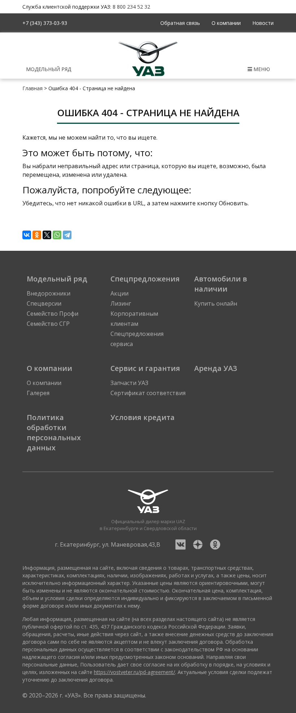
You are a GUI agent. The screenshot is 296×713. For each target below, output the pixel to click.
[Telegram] (67, 235)
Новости (263, 22)
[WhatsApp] (57, 235)
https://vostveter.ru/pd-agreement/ (134, 672)
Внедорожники (48, 293)
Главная (32, 88)
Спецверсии (44, 303)
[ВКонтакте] (26, 235)
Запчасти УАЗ (129, 383)
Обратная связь (180, 22)
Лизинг (120, 303)
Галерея (38, 393)
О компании (226, 22)
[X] (47, 235)
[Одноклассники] (36, 235)
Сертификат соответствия (148, 393)
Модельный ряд (48, 69)
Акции (119, 293)
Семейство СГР (48, 324)
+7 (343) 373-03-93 (44, 22)
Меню (261, 69)
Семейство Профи (52, 314)
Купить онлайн (215, 303)
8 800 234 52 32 (131, 6)
